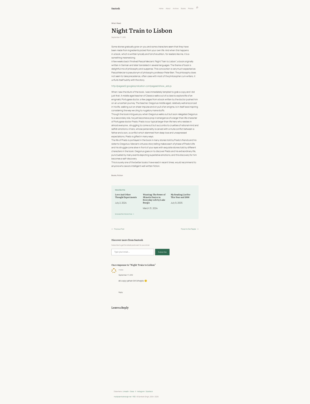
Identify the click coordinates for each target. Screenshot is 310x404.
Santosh (115, 8)
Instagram (141, 391)
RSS (134, 396)
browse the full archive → (124, 214)
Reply (121, 292)
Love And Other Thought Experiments (126, 196)
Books (113, 175)
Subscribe (162, 252)
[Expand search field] (197, 8)
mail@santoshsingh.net (123, 396)
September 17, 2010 (126, 275)
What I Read (116, 23)
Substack (149, 391)
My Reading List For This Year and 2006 (180, 196)
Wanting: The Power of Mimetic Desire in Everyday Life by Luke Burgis (154, 198)
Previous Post (119, 229)
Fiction (120, 175)
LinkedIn (126, 391)
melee (121, 270)
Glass (132, 391)
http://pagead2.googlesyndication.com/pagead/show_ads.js (141, 85)
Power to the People (188, 229)
